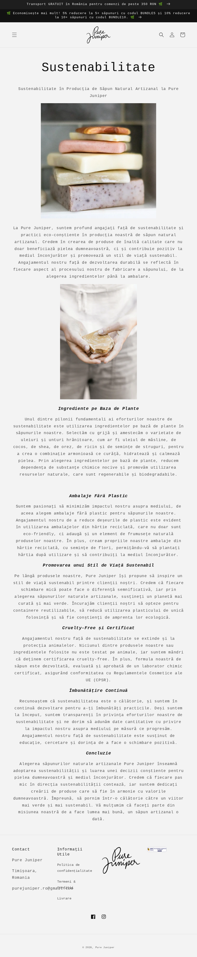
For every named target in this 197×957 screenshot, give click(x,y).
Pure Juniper (105, 947)
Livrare (64, 898)
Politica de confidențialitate (74, 868)
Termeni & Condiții (66, 885)
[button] (14, 35)
